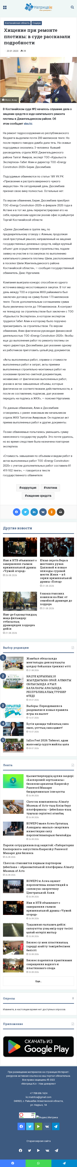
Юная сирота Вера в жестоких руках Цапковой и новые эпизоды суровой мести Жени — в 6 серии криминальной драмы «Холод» (56, 571)
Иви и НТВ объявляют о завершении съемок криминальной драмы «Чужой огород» (20, 566)
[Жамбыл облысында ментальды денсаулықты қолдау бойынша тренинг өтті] (13, 664)
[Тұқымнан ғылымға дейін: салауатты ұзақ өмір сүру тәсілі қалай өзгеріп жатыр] (13, 930)
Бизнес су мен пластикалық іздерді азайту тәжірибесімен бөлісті (48, 946)
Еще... (39, 981)
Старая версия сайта (39, 1141)
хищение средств (39, 495)
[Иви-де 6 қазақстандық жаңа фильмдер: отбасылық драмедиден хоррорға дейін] (20, 601)
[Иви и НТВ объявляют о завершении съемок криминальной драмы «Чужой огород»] (20, 547)
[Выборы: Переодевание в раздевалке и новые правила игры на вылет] (13, 711)
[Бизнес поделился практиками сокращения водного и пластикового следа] (13, 965)
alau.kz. (28, 123)
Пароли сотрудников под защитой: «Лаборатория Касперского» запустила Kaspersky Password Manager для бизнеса (38, 849)
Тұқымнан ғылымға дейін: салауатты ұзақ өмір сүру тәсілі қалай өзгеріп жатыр (49, 928)
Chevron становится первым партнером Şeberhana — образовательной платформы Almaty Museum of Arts (38, 867)
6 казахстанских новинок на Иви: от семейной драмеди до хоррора (56, 599)
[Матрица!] (39, 7)
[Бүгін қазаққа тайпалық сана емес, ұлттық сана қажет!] (13, 729)
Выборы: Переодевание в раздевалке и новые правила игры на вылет (47, 710)
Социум (37, 23)
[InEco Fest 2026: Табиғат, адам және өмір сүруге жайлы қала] (13, 746)
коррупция (28, 487)
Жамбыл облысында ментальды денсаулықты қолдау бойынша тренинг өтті (48, 662)
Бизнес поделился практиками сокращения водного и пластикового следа (49, 964)
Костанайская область (17, 23)
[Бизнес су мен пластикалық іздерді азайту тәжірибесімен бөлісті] (13, 948)
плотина (51, 487)
